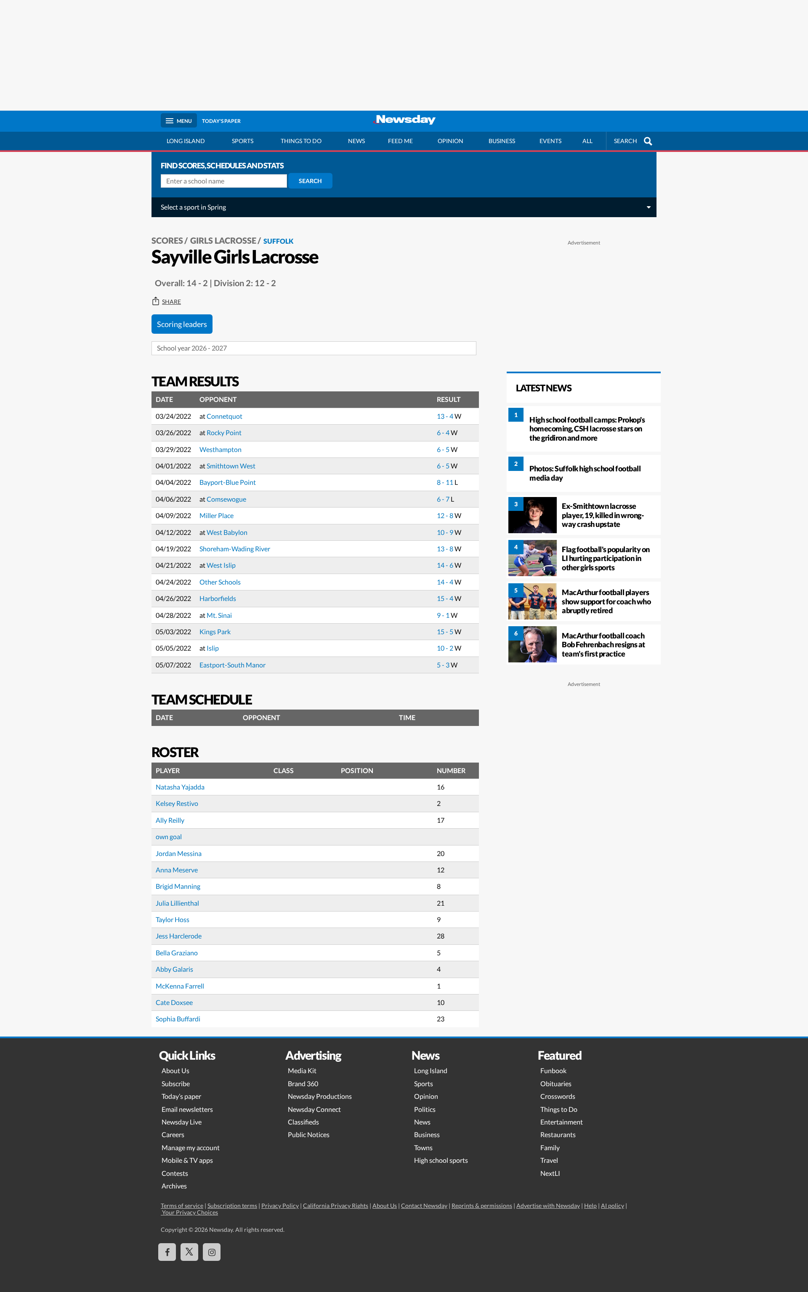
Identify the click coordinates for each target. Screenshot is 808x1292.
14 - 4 (445, 582)
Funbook (553, 1070)
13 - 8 (445, 549)
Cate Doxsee (174, 1002)
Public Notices (309, 1134)
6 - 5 (444, 449)
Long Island (186, 140)
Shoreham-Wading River (234, 549)
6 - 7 (444, 499)
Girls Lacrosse (223, 240)
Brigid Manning (178, 886)
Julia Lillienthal (177, 903)
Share (171, 301)
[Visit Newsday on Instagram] (212, 1252)
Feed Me (400, 140)
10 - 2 (445, 648)
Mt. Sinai (219, 615)
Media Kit (302, 1070)
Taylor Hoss (172, 919)
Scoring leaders (182, 324)
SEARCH (625, 140)
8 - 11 (445, 482)
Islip (213, 648)
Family (550, 1147)
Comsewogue (226, 499)
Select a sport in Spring (193, 207)
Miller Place (216, 515)
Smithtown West (231, 466)
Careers (173, 1134)
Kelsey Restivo (177, 803)
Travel (549, 1160)
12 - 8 (445, 515)
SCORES (167, 240)
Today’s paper (181, 1096)
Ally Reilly (170, 820)
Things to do (301, 140)
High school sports (441, 1160)
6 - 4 (444, 432)
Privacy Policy (280, 1205)
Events (550, 140)
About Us (175, 1070)
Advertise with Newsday (548, 1205)
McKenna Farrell (180, 986)
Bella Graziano (177, 953)
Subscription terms (232, 1205)
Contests (175, 1173)
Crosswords (557, 1096)
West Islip (221, 565)
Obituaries (555, 1083)
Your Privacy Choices (189, 1212)
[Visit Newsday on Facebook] (167, 1252)
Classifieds (303, 1122)
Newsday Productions (320, 1096)
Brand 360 (303, 1083)
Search (310, 180)
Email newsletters (187, 1109)
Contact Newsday (424, 1205)
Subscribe (176, 1083)
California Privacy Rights (335, 1205)
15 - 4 (445, 598)
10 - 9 (445, 532)
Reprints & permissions (482, 1205)
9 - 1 (444, 615)
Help (590, 1205)
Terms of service (182, 1205)
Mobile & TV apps (187, 1160)
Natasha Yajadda (180, 787)
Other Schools (220, 582)
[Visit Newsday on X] (189, 1252)
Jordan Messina (179, 853)
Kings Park (215, 631)
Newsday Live (182, 1122)
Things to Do (558, 1109)
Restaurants (558, 1134)
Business (502, 140)
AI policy (612, 1205)
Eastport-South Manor (232, 665)
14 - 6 (445, 565)
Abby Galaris (174, 969)
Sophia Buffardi (178, 1019)
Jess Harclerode (179, 936)
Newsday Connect (314, 1109)
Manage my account (191, 1147)
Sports (242, 140)
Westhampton (220, 449)
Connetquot (224, 416)
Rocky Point (224, 432)
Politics (425, 1109)
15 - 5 (445, 631)
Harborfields (217, 598)
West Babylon (227, 532)
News (356, 140)
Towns (423, 1147)
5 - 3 (444, 665)
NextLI (550, 1173)
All (587, 140)
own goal (169, 836)
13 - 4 (445, 416)
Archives (174, 1186)
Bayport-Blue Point (227, 482)
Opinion (450, 140)
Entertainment (561, 1122)
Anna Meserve (177, 870)
